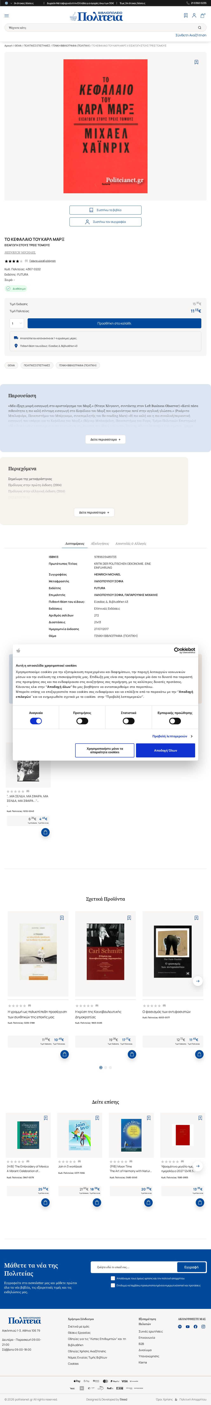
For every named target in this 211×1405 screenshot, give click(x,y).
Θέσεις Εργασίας (79, 1333)
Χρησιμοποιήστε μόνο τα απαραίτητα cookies (105, 750)
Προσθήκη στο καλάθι (114, 323)
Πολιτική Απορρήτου (192, 1399)
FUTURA (22, 274)
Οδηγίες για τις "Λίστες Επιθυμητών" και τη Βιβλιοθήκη (97, 1342)
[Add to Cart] (45, 832)
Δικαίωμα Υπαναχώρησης (149, 1353)
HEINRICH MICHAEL (20, 252)
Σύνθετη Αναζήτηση (191, 35)
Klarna (143, 1362)
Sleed (123, 1399)
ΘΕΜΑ (18, 45)
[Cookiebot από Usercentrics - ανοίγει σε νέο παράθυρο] (177, 650)
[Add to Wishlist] (196, 62)
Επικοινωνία (147, 1337)
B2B (141, 1344)
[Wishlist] (186, 16)
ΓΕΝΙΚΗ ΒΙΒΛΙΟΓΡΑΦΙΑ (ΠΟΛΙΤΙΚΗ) (71, 45)
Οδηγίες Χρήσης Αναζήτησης (87, 1351)
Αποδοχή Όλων (165, 750)
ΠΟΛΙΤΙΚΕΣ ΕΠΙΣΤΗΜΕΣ (37, 45)
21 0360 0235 (198, 3)
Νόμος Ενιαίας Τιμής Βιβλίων (87, 1357)
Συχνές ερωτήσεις (151, 1331)
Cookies (73, 1364)
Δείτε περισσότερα (105, 439)
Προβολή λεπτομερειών (169, 736)
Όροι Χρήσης (164, 1399)
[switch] (82, 721)
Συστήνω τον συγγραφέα (109, 222)
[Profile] (194, 16)
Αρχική (8, 45)
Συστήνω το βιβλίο (109, 210)
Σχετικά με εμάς (78, 1326)
